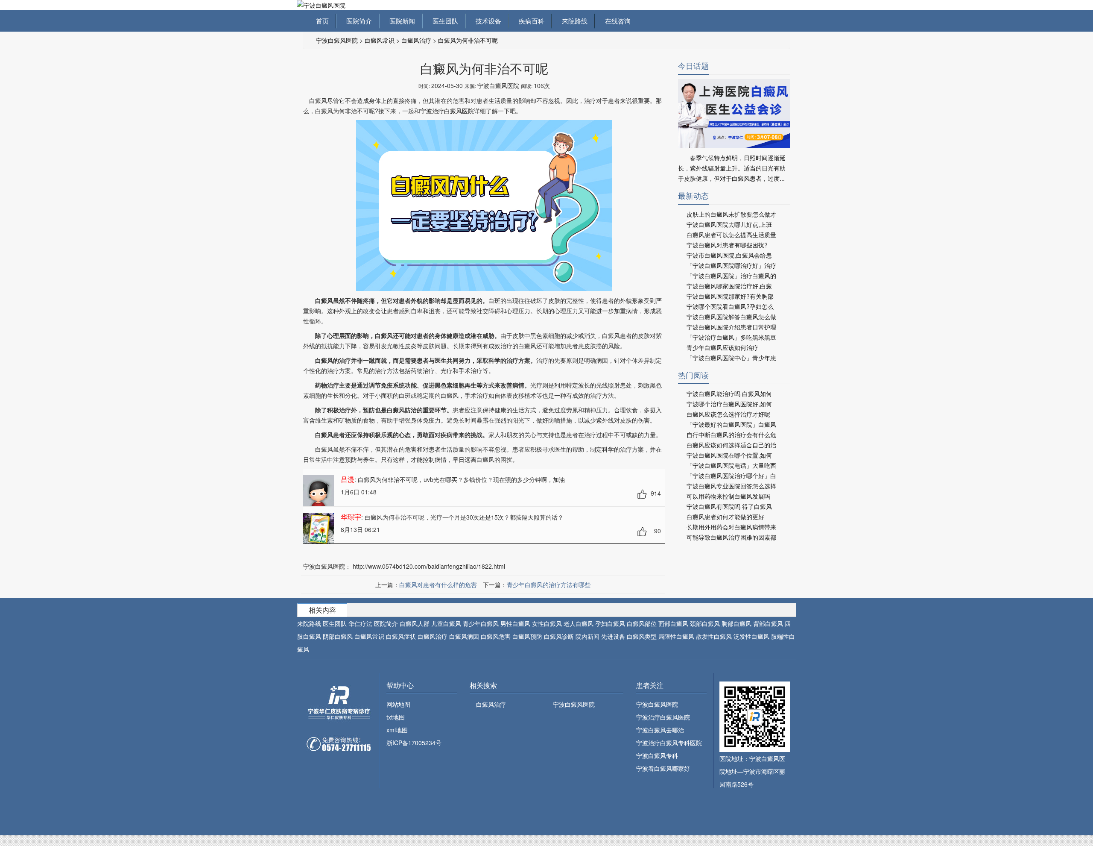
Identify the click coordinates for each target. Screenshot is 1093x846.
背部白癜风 (768, 623)
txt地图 (395, 717)
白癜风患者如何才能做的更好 (725, 516)
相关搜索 (483, 685)
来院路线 (572, 20)
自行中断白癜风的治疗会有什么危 (731, 434)
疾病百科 (529, 20)
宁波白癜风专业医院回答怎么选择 (731, 486)
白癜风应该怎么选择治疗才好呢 (728, 414)
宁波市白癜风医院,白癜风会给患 (729, 255)
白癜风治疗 (416, 40)
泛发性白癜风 (751, 636)
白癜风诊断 (559, 636)
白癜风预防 (527, 636)
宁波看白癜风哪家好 (663, 768)
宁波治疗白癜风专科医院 (669, 742)
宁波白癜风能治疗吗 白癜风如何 (729, 393)
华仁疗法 (360, 623)
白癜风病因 (464, 636)
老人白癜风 (578, 623)
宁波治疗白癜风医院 (447, 110)
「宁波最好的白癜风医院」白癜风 (731, 424)
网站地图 (398, 704)
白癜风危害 (496, 636)
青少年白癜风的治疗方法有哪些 (548, 584)
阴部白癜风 (338, 636)
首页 (322, 20)
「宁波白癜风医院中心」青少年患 (731, 357)
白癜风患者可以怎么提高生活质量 (731, 234)
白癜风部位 (642, 623)
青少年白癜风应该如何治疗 (722, 347)
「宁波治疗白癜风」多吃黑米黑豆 (731, 337)
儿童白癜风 (446, 623)
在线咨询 (616, 20)
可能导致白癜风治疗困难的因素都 (731, 537)
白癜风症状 (401, 636)
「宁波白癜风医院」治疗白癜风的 (731, 275)
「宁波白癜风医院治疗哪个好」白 (731, 475)
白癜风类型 (642, 636)
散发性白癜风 (714, 636)
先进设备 (613, 636)
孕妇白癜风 (610, 623)
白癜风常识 (380, 40)
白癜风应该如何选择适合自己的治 (731, 445)
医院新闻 (400, 20)
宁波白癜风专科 (657, 755)
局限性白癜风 (676, 636)
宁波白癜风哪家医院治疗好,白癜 (729, 286)
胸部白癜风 (736, 623)
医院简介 (357, 20)
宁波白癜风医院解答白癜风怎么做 (731, 316)
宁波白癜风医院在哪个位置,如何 (729, 455)
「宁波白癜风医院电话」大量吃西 (731, 465)
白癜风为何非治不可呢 (468, 40)
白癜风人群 (415, 623)
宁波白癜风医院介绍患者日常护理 (731, 327)
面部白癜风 (673, 623)
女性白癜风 (547, 623)
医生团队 (443, 20)
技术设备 (486, 20)
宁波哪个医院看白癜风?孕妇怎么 (730, 306)
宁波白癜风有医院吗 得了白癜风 (729, 506)
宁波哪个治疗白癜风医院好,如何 (729, 404)
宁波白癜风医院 (337, 40)
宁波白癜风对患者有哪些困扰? (727, 245)
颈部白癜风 (705, 623)
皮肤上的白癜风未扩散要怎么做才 (731, 214)
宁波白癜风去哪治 (660, 730)
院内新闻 (587, 636)
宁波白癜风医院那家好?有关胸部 (730, 296)
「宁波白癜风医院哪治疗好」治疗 (731, 265)
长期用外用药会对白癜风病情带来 (731, 527)
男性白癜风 (515, 623)
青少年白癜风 (481, 623)
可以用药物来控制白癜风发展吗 (728, 496)
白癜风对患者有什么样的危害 (438, 584)
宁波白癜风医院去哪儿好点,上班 (729, 224)
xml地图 (397, 730)
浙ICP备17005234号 (413, 742)
